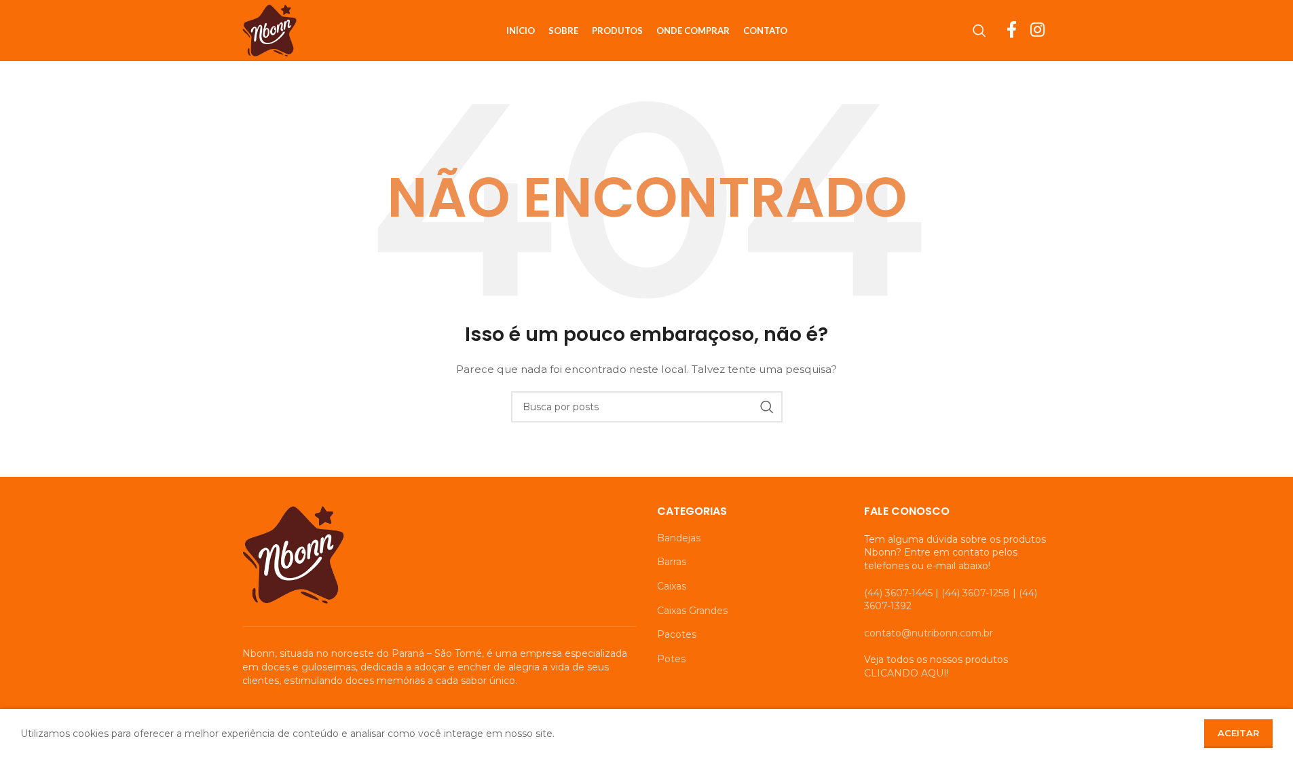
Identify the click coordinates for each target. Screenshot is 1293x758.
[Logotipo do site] (269, 30)
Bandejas (678, 538)
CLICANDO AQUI (905, 673)
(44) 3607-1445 (898, 593)
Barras (671, 562)
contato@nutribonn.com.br (928, 633)
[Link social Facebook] (1012, 30)
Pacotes (676, 634)
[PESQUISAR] (767, 406)
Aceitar (1238, 732)
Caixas (671, 586)
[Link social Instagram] (1037, 30)
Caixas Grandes (692, 610)
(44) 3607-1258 (975, 593)
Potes (671, 659)
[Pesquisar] (979, 30)
